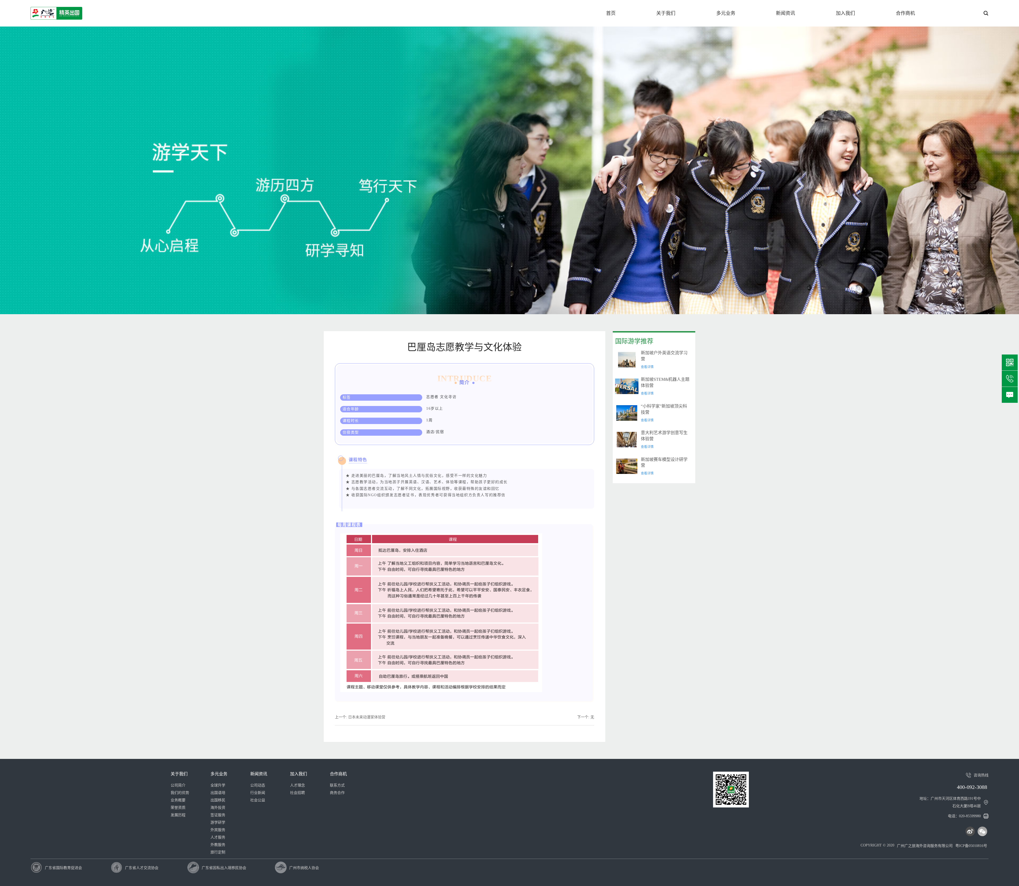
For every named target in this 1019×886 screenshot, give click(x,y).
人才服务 (217, 837)
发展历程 (178, 815)
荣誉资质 (178, 808)
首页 (611, 13)
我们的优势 (180, 793)
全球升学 (217, 785)
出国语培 (217, 793)
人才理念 (297, 785)
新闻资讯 (785, 13)
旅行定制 (217, 852)
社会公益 (257, 800)
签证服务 (217, 815)
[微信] (982, 831)
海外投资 (217, 808)
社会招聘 (297, 793)
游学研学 (217, 822)
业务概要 (178, 800)
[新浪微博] (970, 831)
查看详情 (647, 367)
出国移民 (217, 800)
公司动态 (257, 785)
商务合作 (337, 793)
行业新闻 (257, 793)
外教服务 (217, 845)
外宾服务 (217, 830)
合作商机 (905, 13)
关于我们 (665, 13)
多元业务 (725, 13)
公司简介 (178, 785)
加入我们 (845, 13)
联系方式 (337, 785)
